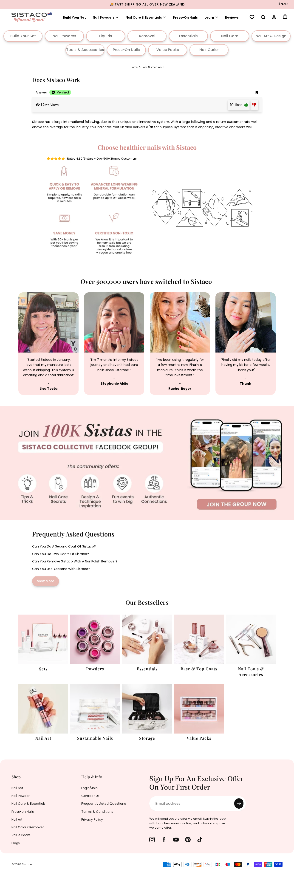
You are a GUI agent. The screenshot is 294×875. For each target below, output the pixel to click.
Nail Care (229, 36)
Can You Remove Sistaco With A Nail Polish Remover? (75, 561)
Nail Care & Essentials (28, 804)
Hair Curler (209, 49)
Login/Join (89, 788)
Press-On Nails (185, 17)
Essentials (188, 36)
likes (237, 104)
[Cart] (285, 17)
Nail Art (17, 819)
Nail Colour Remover (27, 827)
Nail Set (17, 788)
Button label (11, 408)
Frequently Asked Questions (103, 804)
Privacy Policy (92, 819)
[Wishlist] (252, 17)
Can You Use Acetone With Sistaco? (61, 569)
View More (45, 581)
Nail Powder (20, 796)
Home (134, 67)
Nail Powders (104, 17)
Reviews (232, 17)
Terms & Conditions (97, 812)
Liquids (105, 36)
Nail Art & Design (271, 36)
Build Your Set (74, 17)
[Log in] (274, 17)
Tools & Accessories (85, 49)
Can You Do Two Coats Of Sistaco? (60, 554)
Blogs (15, 843)
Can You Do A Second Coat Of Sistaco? (64, 546)
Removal (147, 36)
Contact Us (90, 796)
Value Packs (167, 49)
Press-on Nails (22, 812)
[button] (263, 17)
